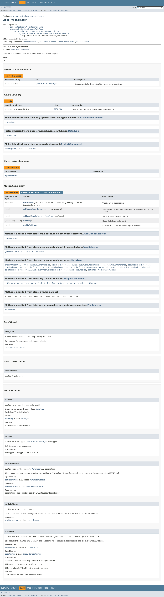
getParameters (11, 238)
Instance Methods (30, 192)
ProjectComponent (71, 144)
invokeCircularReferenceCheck (124, 267)
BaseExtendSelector (20, 49)
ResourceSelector (47, 42)
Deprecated (37, 3)
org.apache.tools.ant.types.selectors (27, 16)
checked (8, 135)
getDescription (12, 283)
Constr (26, 10)
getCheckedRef (11, 267)
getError (9, 251)
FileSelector (82, 42)
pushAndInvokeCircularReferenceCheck (56, 270)
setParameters (29, 209)
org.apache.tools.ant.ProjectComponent (24, 27)
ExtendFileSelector (66, 42)
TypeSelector (11, 175)
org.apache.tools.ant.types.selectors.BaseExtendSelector (44, 33)
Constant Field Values (14, 348)
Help (52, 3)
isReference (10, 270)
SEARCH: (133, 8)
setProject (92, 283)
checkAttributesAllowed (16, 265)
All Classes (6, 7)
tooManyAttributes (107, 270)
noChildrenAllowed (27, 270)
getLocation (27, 283)
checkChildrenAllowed (40, 265)
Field (19, 10)
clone (74, 265)
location (22, 149)
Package (14, 3)
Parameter (42, 209)
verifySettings (30, 225)
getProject (40, 283)
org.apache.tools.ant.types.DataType (26, 29)
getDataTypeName (89, 267)
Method (34, 10)
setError (19, 251)
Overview (5, 3)
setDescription (64, 283)
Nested (12, 10)
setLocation (79, 283)
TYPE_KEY (58, 109)
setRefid (92, 270)
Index (46, 3)
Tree (29, 3)
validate (40, 251)
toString (27, 221)
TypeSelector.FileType (46, 84)
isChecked (145, 267)
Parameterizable (30, 42)
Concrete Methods (52, 192)
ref (15, 135)
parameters (10, 122)
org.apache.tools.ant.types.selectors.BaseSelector (36, 31)
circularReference (61, 265)
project (32, 149)
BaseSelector (90, 247)
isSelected (28, 203)
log (48, 283)
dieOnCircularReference (90, 265)
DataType (73, 131)
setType (26, 216)
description (10, 149)
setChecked (81, 270)
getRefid (103, 267)
